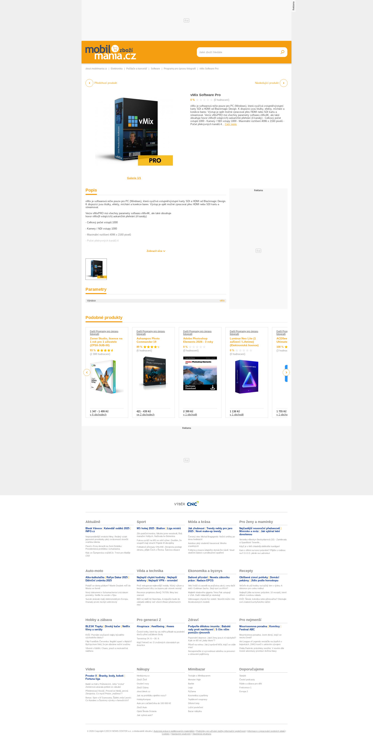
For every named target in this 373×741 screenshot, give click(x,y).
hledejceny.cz (143, 675)
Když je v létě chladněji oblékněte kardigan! (259, 546)
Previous (87, 372)
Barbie (191, 683)
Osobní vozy (143, 683)
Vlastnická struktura (201, 734)
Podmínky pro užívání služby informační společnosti (221, 731)
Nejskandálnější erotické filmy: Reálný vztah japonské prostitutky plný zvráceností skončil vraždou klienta (106, 539)
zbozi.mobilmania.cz (96, 68)
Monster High (194, 679)
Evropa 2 (243, 691)
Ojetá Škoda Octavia (146, 711)
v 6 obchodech (98, 414)
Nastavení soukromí (181, 734)
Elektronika (117, 68)
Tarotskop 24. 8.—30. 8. (148, 638)
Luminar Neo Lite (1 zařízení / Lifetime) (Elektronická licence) (244, 342)
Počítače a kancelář (136, 68)
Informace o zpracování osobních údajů (266, 731)
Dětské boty (194, 703)
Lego (190, 687)
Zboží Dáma (142, 687)
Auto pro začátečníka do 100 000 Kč (154, 703)
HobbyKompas (144, 699)
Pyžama (192, 691)
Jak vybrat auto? (145, 715)
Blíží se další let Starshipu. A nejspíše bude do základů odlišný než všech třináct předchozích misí (159, 602)
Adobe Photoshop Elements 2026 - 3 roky (198, 340)
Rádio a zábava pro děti (250, 683)
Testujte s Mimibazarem (199, 675)
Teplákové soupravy (197, 699)
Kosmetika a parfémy (198, 695)
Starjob (242, 675)
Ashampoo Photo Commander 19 (148, 340)
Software (155, 68)
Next (286, 372)
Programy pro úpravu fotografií (180, 68)
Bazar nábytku (195, 711)
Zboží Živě (142, 679)
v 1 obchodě (190, 414)
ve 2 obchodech (145, 414)
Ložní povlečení (195, 707)
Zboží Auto (142, 707)
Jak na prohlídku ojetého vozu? (151, 695)
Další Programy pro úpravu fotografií (104, 332)
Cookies (166, 734)
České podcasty (247, 679)
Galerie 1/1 (134, 178)
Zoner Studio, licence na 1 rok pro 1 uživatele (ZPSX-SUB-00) (106, 342)
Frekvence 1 (245, 687)
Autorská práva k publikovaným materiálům (174, 731)
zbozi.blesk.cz (143, 691)
